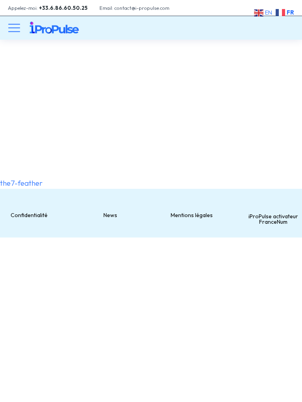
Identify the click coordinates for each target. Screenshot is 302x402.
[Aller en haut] (290, 390)
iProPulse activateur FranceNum (273, 219)
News (110, 215)
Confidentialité (29, 215)
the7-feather (21, 183)
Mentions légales (192, 215)
